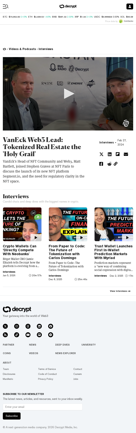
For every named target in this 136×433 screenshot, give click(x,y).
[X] (5, 326)
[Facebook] (50, 326)
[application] (68, 94)
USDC (97, 17)
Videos (33, 353)
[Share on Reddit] (109, 164)
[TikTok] (16, 334)
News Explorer (65, 353)
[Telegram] (50, 334)
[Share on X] (101, 154)
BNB (54, 17)
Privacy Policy (45, 379)
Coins (7, 353)
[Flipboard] (39, 334)
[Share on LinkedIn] (110, 154)
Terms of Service (47, 369)
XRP (77, 17)
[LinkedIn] (39, 326)
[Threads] (28, 326)
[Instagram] (16, 326)
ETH (30, 17)
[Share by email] (126, 154)
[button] (68, 93)
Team (6, 369)
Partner (8, 344)
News (32, 344)
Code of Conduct (47, 374)
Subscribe (12, 416)
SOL (122, 17)
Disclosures (9, 374)
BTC (5, 17)
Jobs (75, 379)
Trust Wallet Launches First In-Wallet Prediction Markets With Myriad (113, 252)
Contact (77, 369)
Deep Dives (62, 344)
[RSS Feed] (5, 334)
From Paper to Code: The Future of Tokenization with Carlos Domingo (67, 252)
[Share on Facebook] (101, 164)
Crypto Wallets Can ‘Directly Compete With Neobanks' (19, 250)
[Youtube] (28, 334)
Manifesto (8, 379)
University (88, 344)
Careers (77, 374)
